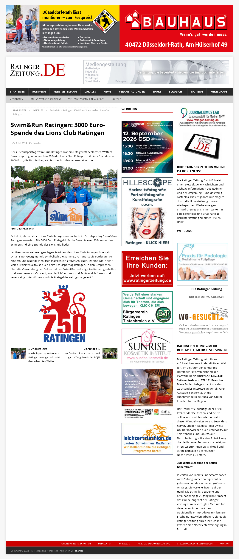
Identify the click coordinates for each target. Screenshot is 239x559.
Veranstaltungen (132, 91)
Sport (157, 91)
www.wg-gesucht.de (193, 332)
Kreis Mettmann (65, 91)
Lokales (90, 91)
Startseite (17, 91)
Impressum (124, 543)
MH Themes (77, 550)
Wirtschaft (218, 91)
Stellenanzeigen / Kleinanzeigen (86, 99)
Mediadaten (16, 99)
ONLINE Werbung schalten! (45, 99)
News (107, 91)
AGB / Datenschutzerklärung (154, 543)
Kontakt (116, 99)
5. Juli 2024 (21, 143)
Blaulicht (176, 91)
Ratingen (39, 91)
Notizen (197, 91)
